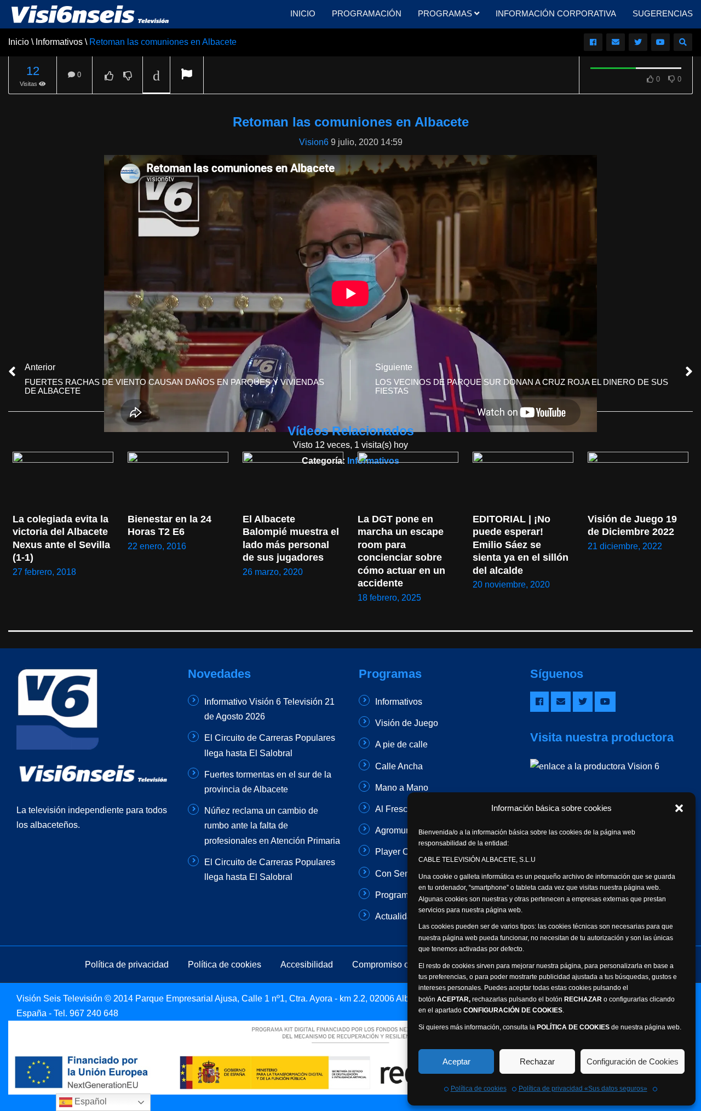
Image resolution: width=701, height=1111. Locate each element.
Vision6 (314, 142)
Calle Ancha (399, 766)
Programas (446, 13)
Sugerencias (663, 13)
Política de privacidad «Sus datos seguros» (583, 1088)
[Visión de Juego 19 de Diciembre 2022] (638, 480)
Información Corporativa (556, 13)
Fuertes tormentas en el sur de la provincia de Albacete (267, 782)
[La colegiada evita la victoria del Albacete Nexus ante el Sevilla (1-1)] (63, 480)
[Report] (186, 75)
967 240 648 (94, 1013)
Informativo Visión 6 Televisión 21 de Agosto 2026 (269, 709)
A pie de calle (401, 744)
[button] (679, 808)
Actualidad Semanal (414, 916)
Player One (397, 851)
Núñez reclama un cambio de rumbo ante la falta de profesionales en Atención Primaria (272, 825)
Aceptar (456, 1061)
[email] (615, 42)
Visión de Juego (406, 723)
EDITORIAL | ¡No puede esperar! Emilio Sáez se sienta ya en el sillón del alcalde (522, 545)
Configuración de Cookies (633, 1061)
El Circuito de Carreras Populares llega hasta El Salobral (269, 745)
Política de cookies (479, 1088)
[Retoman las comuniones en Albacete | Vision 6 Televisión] (90, 13)
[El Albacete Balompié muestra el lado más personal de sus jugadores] (293, 480)
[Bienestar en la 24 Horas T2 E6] (178, 480)
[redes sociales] (593, 42)
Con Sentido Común (415, 873)
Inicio (302, 13)
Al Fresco (393, 809)
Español (89, 1101)
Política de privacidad (127, 964)
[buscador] (683, 42)
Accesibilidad (306, 964)
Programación (366, 13)
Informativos (398, 701)
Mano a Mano (401, 787)
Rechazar (537, 1061)
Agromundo (398, 830)
